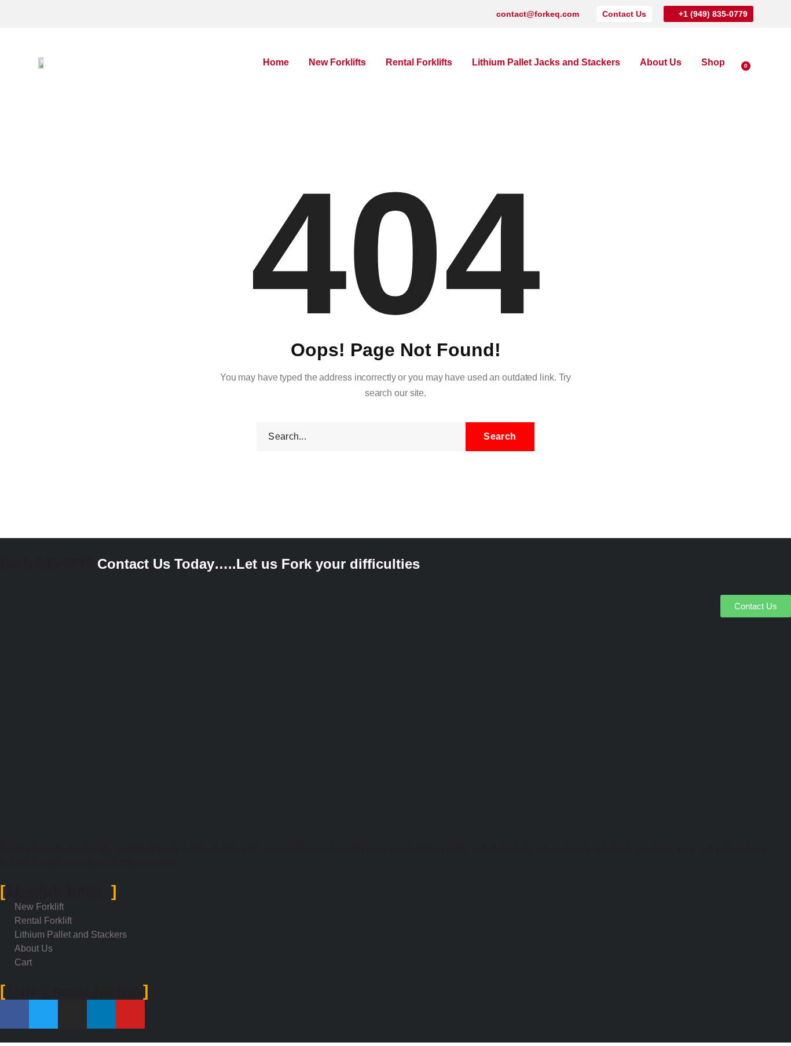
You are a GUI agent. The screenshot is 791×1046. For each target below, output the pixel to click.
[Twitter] (62, 14)
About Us (661, 62)
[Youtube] (119, 14)
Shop (713, 62)
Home (276, 62)
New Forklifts (337, 62)
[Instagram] (81, 14)
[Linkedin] (100, 14)
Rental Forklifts (419, 62)
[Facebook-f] (43, 14)
